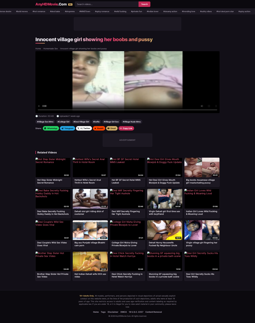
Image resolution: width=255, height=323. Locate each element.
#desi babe (42, 11)
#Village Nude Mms (132, 121)
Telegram (68, 128)
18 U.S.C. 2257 (136, 312)
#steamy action (157, 11)
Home (38, 48)
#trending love (175, 11)
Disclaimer (113, 312)
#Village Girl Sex (111, 121)
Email (113, 128)
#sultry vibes (192, 11)
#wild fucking (107, 11)
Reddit (100, 128)
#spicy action (231, 11)
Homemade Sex (50, 48)
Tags (103, 312)
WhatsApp (52, 128)
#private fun (123, 11)
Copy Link (127, 128)
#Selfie (96, 121)
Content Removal (153, 312)
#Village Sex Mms (45, 121)
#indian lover (139, 11)
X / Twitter (85, 128)
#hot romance (25, 11)
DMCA (124, 312)
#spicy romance (89, 11)
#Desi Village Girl (81, 121)
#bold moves (8, 11)
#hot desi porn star (211, 11)
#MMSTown (71, 11)
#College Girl (63, 121)
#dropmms (56, 11)
